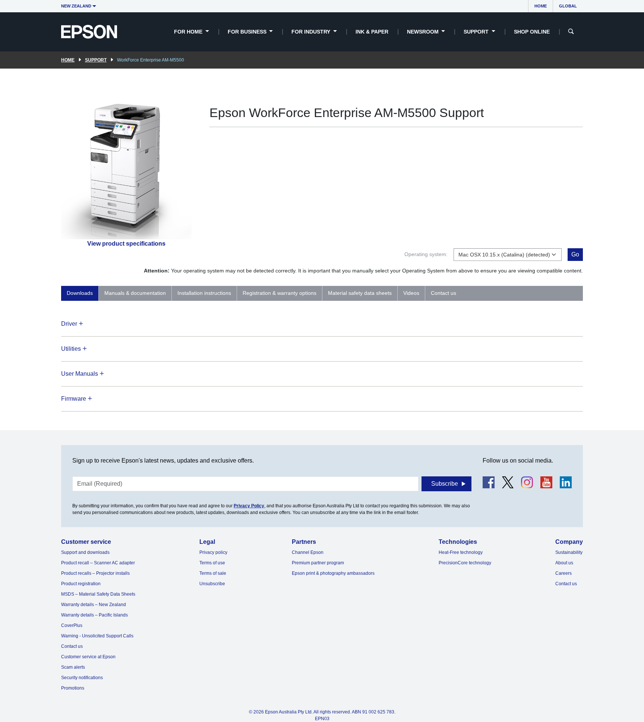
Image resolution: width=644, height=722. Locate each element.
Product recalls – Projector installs (95, 573)
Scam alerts (73, 667)
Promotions (72, 688)
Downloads (80, 293)
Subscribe (444, 483)
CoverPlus (71, 625)
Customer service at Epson (88, 656)
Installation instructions (204, 293)
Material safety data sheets (360, 293)
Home (540, 6)
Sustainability (569, 552)
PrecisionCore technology (465, 562)
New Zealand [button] (76, 6)
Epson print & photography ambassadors (333, 573)
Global (568, 6)
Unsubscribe (212, 583)
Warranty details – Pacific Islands (94, 615)
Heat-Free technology (461, 552)
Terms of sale (212, 573)
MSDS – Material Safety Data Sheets (98, 594)
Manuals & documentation (135, 293)
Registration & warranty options (279, 293)
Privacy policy (213, 552)
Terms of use (212, 562)
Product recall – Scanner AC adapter (98, 562)
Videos (411, 293)
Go (575, 254)
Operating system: (426, 254)
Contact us (443, 293)
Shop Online (532, 32)
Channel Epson (307, 552)
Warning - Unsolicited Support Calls (97, 636)
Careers (563, 573)
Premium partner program (318, 562)
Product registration (81, 583)
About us (564, 562)
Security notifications (82, 677)
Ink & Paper (372, 32)
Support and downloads (85, 552)
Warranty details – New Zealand (93, 604)
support (96, 60)
